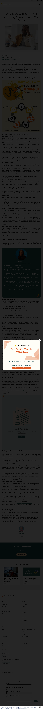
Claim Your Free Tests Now (21, 367)
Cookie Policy (27, 708)
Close (40, 707)
